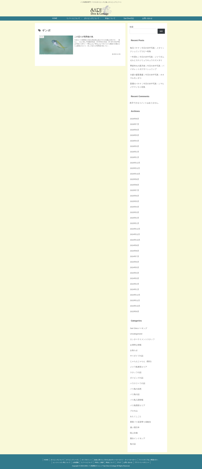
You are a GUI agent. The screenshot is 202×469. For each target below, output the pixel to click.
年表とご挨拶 (99, 462)
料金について (110, 462)
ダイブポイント (87, 460)
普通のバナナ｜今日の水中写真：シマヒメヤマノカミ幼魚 (147, 85)
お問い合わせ (128, 462)
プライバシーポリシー (142, 462)
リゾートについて (87, 462)
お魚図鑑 (76, 462)
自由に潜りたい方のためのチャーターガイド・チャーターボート (115, 460)
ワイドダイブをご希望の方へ (148, 460)
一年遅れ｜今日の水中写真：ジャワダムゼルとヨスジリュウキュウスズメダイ (147, 58)
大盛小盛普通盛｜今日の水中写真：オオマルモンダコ (147, 76)
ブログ (119, 462)
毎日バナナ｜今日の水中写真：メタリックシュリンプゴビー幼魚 (147, 49)
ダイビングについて (57, 460)
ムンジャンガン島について (61, 462)
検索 (131, 27)
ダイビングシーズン (72, 460)
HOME (46, 460)
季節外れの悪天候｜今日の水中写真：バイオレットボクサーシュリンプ (147, 67)
